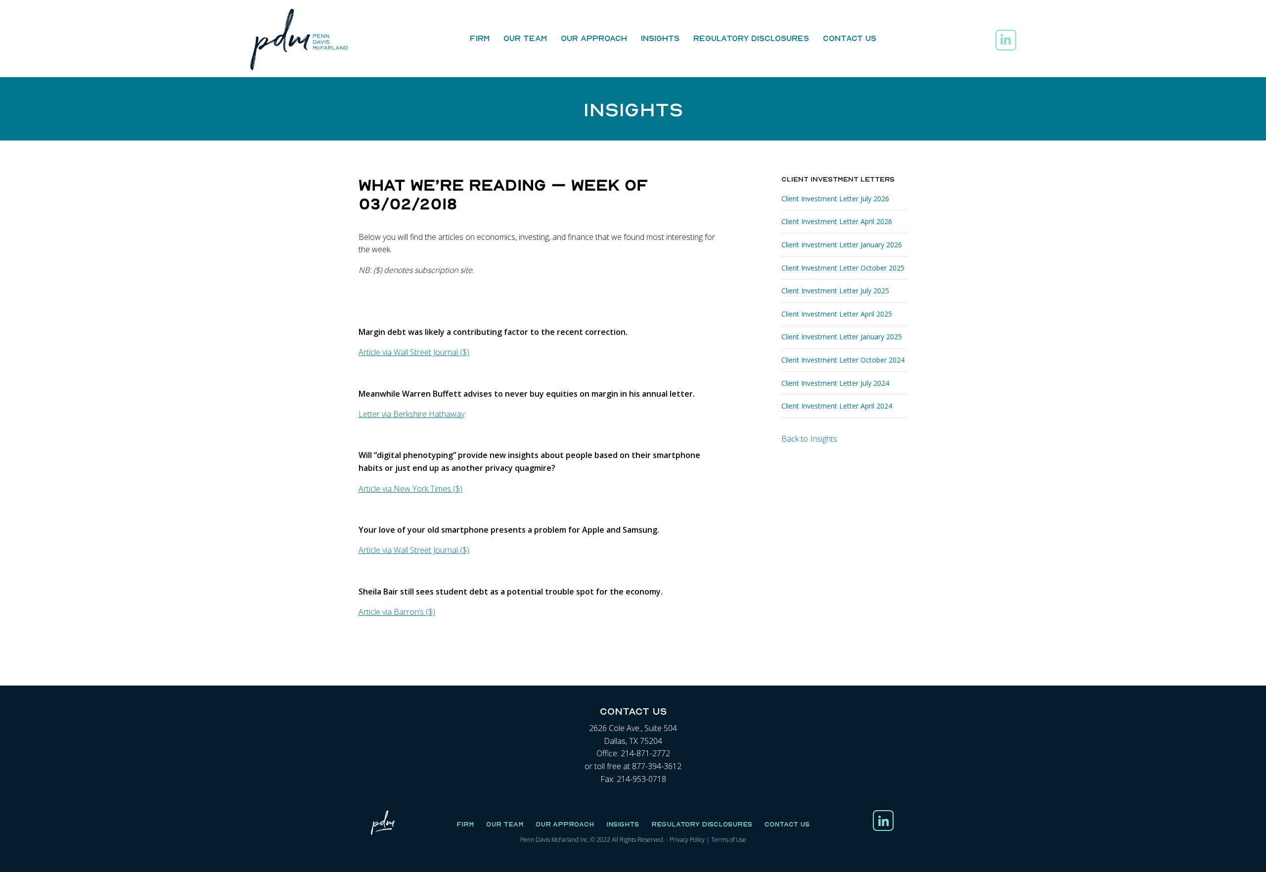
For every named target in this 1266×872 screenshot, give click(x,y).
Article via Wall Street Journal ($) (414, 352)
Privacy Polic (686, 839)
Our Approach (594, 38)
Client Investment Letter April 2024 (836, 406)
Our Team (525, 38)
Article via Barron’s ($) (397, 611)
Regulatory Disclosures (751, 38)
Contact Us (849, 38)
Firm (480, 38)
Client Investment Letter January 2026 (841, 244)
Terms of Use (728, 839)
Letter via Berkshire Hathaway (411, 414)
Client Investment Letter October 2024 (842, 360)
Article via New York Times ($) (410, 488)
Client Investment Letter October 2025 (842, 268)
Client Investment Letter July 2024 (835, 383)
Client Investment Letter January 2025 (841, 336)
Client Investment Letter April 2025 (836, 314)
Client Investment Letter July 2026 (835, 198)
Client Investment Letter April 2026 (836, 221)
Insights (660, 38)
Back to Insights (809, 438)
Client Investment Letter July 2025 (835, 290)
